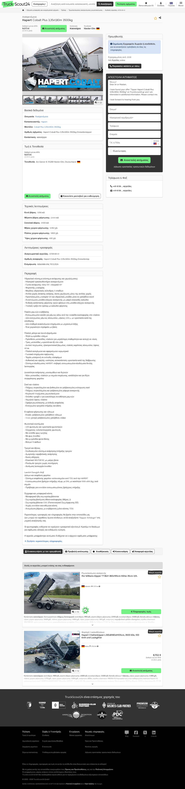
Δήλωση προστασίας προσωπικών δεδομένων (134, 166)
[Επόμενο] (100, 69)
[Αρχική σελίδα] (23, 10)
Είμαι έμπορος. (119, 151)
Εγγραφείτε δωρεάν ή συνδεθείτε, (139, 44)
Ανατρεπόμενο (41, 116)
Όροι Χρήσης (89, 784)
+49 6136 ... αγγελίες (122, 186)
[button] (180, 4)
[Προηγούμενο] (25, 69)
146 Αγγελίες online (116, 60)
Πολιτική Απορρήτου (73, 784)
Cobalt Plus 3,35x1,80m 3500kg (47, 127)
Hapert (44, 121)
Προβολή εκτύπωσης (77, 551)
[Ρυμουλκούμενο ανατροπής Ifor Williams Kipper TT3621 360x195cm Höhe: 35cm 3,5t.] (52, 593)
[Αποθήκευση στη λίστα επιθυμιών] (155, 18)
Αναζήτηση (106, 4)
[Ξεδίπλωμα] (92, 625)
